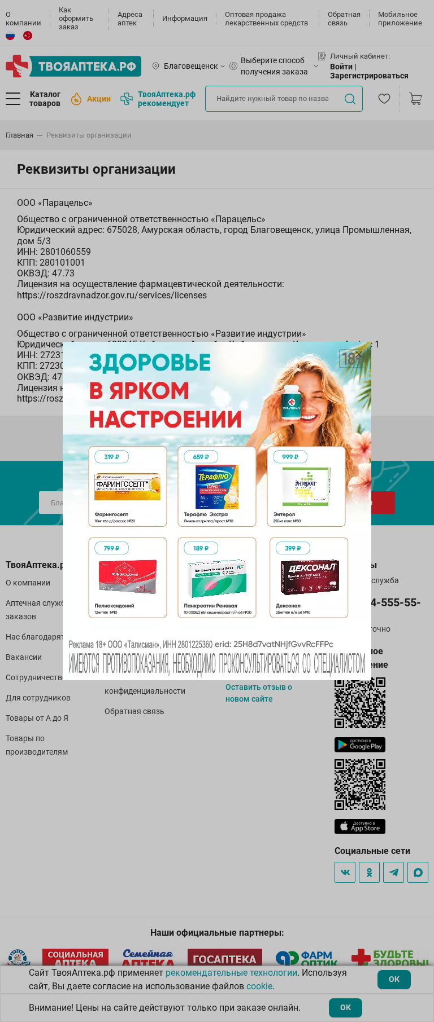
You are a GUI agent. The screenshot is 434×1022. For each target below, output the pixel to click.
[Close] (358, 354)
